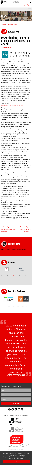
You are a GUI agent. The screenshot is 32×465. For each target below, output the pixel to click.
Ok (16, 461)
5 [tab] (25, 275)
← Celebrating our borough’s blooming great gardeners (8, 229)
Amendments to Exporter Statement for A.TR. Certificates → (24, 229)
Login (24, 5)
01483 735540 (16, 2)
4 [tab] (19, 275)
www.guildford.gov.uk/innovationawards (12, 105)
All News (3, 24)
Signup (29, 5)
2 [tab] (7, 275)
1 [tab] (1, 275)
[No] (30, 458)
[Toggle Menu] (29, 9)
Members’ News (12, 24)
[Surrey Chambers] (4, 5)
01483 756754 (20, 449)
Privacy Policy (11, 413)
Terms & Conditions (19, 413)
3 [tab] (13, 275)
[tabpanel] (8, 269)
